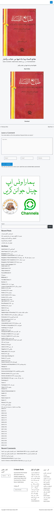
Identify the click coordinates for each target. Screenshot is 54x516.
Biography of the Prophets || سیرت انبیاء (11, 262)
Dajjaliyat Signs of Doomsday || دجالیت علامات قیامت (14, 312)
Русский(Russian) (5, 272)
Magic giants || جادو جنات (8, 351)
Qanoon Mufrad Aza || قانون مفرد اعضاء (11, 339)
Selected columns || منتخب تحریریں (10, 373)
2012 (2, 440)
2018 (2, 426)
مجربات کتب (6, 342)
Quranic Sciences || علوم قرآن (9, 362)
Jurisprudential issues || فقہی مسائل (11, 323)
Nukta (2, 400)
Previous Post (4, 126)
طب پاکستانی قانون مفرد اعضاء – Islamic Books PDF (13, 451)
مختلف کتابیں (8, 404)
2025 (2, 410)
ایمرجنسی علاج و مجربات (7, 233)
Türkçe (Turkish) (5, 270)
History (3, 395)
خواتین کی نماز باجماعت (6, 242)
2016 (2, 431)
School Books (4, 368)
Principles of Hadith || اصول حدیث (10, 333)
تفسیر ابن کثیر (10, 456)
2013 (2, 438)
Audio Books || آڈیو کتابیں (8, 249)
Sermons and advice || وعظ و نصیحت (11, 375)
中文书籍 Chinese (5, 279)
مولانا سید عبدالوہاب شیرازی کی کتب (12, 407)
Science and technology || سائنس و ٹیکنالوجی (12, 371)
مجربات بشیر (18, 458)
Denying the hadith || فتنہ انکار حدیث (10, 331)
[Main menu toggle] (51, 2)
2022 (2, 417)
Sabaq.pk (3, 366)
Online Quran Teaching (6, 355)
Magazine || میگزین (6, 349)
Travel (2, 382)
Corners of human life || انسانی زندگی (11, 286)
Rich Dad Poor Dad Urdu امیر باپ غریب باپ (21, 460)
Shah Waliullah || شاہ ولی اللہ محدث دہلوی (12, 378)
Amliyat (3, 388)
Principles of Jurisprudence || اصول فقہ (11, 325)
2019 (2, 424)
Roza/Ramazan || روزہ (7, 303)
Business (3, 282)
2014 (2, 436)
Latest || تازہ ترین (23, 61)
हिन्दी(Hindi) (3, 277)
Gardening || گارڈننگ (7, 327)
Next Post (51, 126)
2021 (2, 420)
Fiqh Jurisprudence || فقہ (8, 319)
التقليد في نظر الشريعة (6, 240)
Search (2, 223)
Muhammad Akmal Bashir (7, 458)
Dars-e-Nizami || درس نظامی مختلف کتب (12, 314)
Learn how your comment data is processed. (30, 166)
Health (2, 393)
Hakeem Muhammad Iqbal (7, 391)
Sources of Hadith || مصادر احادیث (10, 336)
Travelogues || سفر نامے (7, 384)
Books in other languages (7, 264)
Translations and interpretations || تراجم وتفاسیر (13, 364)
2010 (2, 445)
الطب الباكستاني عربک (32, 451)
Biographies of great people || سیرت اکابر (12, 255)
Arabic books (15, 61)
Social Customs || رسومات (8, 295)
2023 (2, 415)
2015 (2, 433)
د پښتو (4, 275)
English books (4, 268)
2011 (2, 442)
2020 (2, 422)
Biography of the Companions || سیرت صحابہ (13, 259)
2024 (2, 413)
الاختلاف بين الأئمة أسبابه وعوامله (8, 238)
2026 (2, 408)
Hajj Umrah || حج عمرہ (7, 301)
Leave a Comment (7, 61)
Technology (4, 380)
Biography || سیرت (7, 253)
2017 (2, 429)
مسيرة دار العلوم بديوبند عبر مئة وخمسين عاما (11, 236)
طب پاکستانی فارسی (32, 453)
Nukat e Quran (4, 397)
